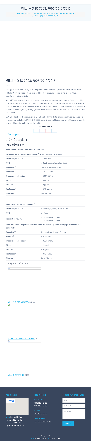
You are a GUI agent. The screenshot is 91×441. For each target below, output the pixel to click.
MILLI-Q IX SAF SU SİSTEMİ (19, 302)
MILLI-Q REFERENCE (16, 375)
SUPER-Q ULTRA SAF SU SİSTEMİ (21, 339)
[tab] (46, 134)
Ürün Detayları (13, 135)
